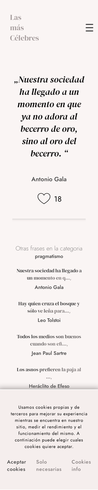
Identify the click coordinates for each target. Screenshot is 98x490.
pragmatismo (49, 256)
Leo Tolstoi (49, 320)
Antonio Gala (49, 179)
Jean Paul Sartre (49, 353)
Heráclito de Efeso (49, 386)
